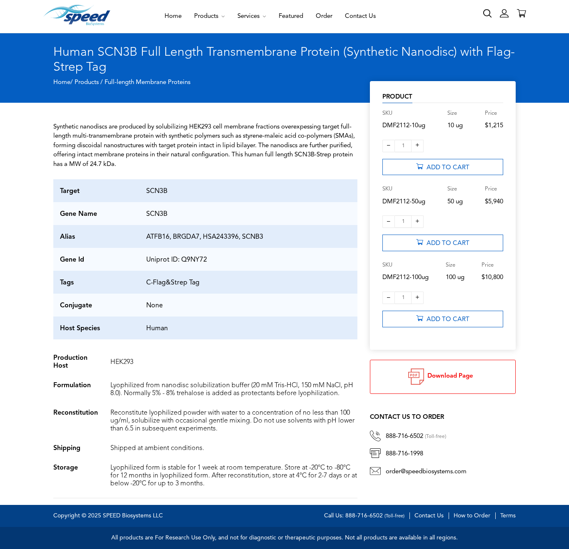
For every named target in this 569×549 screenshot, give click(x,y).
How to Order (472, 516)
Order (324, 16)
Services (249, 16)
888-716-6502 (416, 436)
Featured (291, 16)
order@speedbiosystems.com (426, 472)
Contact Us (360, 16)
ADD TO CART (446, 168)
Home (173, 16)
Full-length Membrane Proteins (147, 82)
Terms (508, 516)
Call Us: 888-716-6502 (364, 516)
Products (207, 16)
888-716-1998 (404, 454)
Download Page (448, 376)
